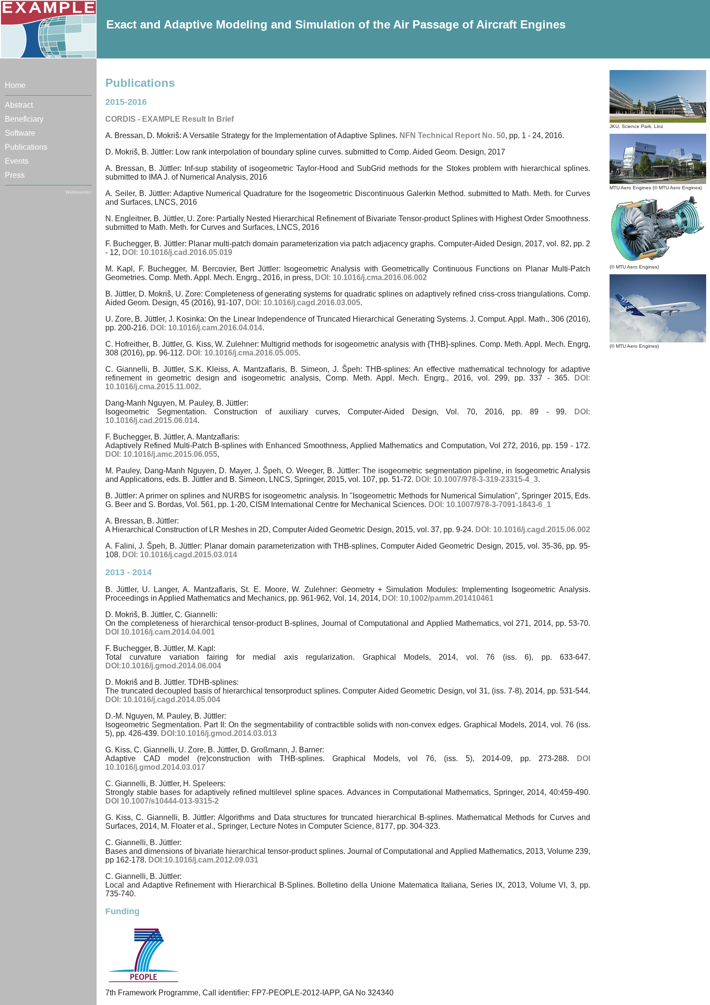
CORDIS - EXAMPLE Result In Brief (169, 119)
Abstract (19, 105)
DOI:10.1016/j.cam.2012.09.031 (203, 860)
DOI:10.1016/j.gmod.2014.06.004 (163, 666)
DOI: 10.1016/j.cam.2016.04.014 (206, 328)
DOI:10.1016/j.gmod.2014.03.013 (219, 733)
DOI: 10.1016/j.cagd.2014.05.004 (162, 699)
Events (16, 161)
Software (20, 133)
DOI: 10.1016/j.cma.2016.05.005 (242, 353)
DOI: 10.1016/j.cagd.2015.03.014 (179, 555)
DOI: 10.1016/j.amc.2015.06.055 (161, 454)
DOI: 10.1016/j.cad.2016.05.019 (177, 252)
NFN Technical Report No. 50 (452, 135)
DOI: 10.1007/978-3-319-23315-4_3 (476, 479)
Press (15, 175)
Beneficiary (24, 119)
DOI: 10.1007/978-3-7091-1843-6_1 (489, 504)
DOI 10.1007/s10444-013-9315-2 (162, 801)
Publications (26, 147)
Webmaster (78, 192)
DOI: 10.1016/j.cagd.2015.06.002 (532, 529)
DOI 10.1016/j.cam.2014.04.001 (160, 632)
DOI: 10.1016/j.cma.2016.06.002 (371, 277)
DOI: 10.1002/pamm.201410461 (438, 598)
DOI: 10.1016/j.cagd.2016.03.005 (302, 302)
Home (15, 85)
